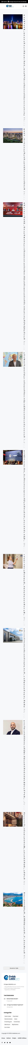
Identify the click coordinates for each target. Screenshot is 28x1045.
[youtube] (10, 1042)
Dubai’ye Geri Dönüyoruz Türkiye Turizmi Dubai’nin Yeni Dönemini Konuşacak (24, 65)
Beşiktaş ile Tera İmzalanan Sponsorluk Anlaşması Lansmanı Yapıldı (24, 496)
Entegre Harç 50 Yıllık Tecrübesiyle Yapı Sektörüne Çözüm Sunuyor (24, 395)
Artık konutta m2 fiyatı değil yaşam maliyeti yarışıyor (24, 846)
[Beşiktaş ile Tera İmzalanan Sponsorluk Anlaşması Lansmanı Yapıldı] (13, 457)
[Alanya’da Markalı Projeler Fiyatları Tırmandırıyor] (13, 899)
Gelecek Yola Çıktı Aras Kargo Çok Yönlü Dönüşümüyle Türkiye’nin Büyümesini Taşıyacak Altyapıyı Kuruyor (24, 271)
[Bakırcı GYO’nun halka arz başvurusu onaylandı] (13, 135)
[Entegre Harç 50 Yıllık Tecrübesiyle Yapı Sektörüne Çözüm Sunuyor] (8, 1)
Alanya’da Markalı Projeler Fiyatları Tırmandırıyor (24, 923)
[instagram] (7, 1042)
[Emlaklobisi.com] (10, 6)
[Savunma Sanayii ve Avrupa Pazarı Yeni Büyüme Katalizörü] (13, 635)
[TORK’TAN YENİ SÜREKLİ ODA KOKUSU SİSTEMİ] (13, 561)
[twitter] (4, 1042)
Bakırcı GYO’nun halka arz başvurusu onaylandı (24, 159)
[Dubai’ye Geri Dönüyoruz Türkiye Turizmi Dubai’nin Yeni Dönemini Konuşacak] (13, 21)
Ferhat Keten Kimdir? (12, 998)
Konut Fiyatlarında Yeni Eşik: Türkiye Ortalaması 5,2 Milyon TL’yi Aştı (24, 760)
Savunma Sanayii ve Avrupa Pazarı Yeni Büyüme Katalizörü (24, 668)
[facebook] (2, 1042)
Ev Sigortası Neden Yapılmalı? (15, 1005)
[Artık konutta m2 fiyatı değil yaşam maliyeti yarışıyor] (13, 819)
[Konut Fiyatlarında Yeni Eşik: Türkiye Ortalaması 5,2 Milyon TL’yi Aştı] (13, 727)
